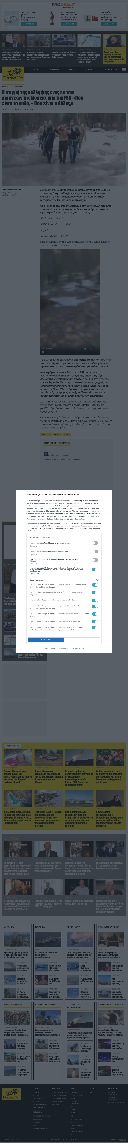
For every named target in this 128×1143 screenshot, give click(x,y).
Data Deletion (49, 648)
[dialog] (64, 571)
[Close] (107, 494)
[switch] (95, 543)
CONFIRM (46, 640)
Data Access (64, 648)
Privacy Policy (78, 648)
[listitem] (64, 537)
